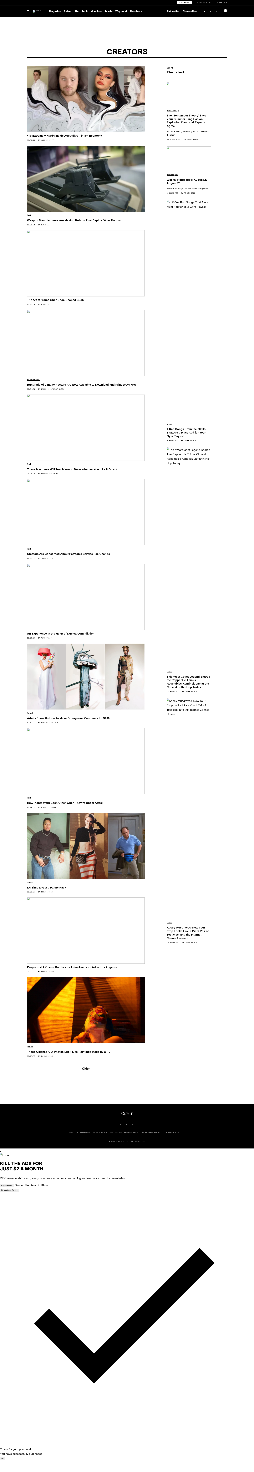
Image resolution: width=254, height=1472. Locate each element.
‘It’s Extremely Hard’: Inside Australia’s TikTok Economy (64, 135)
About (72, 1132)
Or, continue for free (9, 1190)
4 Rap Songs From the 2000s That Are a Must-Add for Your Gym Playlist (186, 432)
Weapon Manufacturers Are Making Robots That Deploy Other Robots (74, 220)
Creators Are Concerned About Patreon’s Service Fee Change (68, 553)
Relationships (173, 110)
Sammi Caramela (194, 139)
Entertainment (33, 379)
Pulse (67, 11)
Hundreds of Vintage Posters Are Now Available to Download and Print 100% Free (82, 384)
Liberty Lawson (48, 807)
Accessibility (83, 1132)
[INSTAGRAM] (124, 1124)
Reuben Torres (48, 972)
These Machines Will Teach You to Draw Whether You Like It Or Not (72, 469)
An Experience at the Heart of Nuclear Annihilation (61, 633)
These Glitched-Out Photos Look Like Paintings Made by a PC (69, 1051)
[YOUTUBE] (136, 1124)
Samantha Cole (48, 558)
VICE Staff (46, 638)
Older (86, 1068)
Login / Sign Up (202, 3)
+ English (222, 3)
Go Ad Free (184, 3)
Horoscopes (172, 174)
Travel (30, 713)
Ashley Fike (189, 193)
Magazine (55, 11)
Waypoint (121, 11)
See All (170, 67)
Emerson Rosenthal (50, 474)
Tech (85, 11)
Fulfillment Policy (151, 1132)
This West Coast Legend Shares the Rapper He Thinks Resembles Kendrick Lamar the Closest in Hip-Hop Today (188, 682)
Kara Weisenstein (49, 723)
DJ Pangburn (47, 1056)
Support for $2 (7, 1186)
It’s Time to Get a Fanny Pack (46, 887)
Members (136, 11)
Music (108, 11)
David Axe (46, 225)
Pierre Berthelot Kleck (52, 389)
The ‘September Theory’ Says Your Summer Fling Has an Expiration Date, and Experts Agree (186, 120)
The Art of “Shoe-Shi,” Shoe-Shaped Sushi (56, 299)
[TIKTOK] (130, 1124)
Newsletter (190, 11)
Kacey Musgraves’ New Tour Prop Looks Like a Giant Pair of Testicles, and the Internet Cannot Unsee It (188, 933)
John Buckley (47, 140)
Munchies (96, 11)
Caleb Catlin (190, 441)
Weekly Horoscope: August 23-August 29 (187, 181)
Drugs (30, 882)
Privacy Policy (100, 1132)
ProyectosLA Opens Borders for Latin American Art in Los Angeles (72, 967)
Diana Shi (46, 304)
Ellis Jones (47, 892)
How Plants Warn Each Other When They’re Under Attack (65, 802)
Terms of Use (115, 1132)
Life (76, 11)
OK (2, 1458)
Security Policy (131, 1132)
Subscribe (173, 11)
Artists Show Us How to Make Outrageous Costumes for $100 (68, 718)
